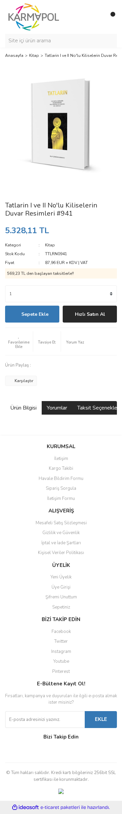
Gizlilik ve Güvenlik (61, 533)
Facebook (61, 632)
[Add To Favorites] (19, 341)
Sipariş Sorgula (61, 488)
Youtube (61, 661)
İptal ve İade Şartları (61, 543)
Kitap (50, 245)
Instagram (61, 651)
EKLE (101, 719)
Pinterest (61, 671)
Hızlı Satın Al (90, 314)
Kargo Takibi (61, 468)
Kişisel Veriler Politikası (61, 553)
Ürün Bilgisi (23, 408)
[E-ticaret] (60, 808)
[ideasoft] (25, 808)
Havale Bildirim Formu (61, 479)
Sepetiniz (61, 607)
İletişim (61, 459)
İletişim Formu (61, 499)
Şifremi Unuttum (61, 597)
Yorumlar (57, 408)
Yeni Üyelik (61, 577)
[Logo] (33, 16)
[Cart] (110, 17)
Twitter (61, 641)
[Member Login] (96, 17)
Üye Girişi (61, 587)
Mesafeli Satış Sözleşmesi (61, 523)
